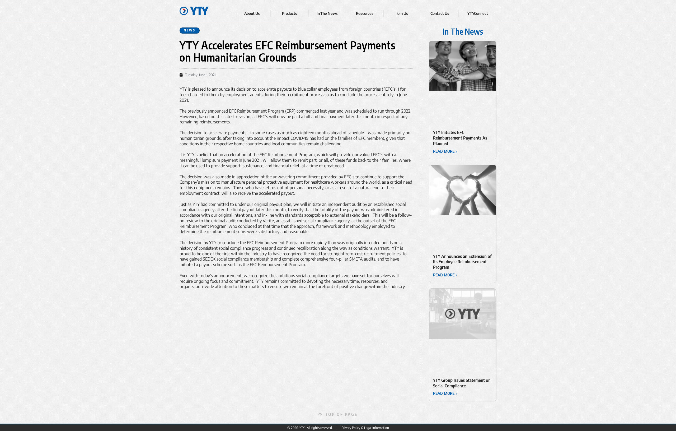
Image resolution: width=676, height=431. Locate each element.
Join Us (402, 13)
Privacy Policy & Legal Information (365, 428)
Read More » (445, 151)
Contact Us (439, 13)
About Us (252, 13)
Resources (364, 13)
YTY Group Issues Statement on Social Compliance (462, 383)
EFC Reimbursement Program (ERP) (262, 111)
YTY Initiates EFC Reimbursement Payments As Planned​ (460, 138)
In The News (327, 13)
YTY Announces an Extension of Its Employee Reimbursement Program (462, 262)
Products (289, 13)
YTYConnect (477, 13)
